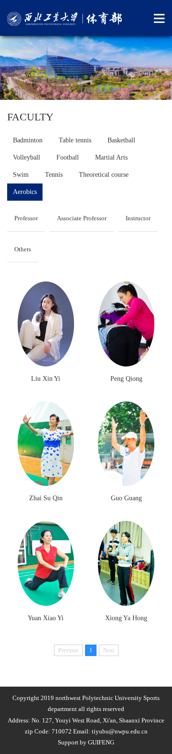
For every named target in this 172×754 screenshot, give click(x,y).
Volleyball (26, 157)
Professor (26, 218)
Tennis (54, 174)
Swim (21, 174)
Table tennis (75, 140)
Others (22, 249)
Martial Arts (111, 157)
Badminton (28, 140)
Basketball (121, 140)
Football (67, 157)
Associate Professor (82, 218)
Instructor (138, 218)
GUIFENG (101, 742)
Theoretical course (104, 174)
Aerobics (25, 191)
